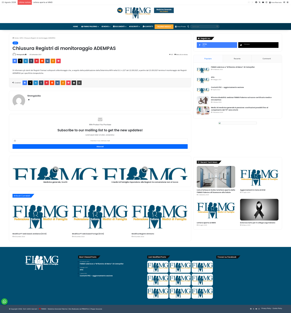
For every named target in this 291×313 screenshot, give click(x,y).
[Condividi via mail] (74, 82)
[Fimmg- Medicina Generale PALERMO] (145, 13)
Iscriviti (134, 26)
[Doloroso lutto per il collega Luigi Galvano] (259, 210)
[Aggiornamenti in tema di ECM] (259, 177)
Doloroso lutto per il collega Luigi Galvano (257, 223)
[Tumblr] (31, 61)
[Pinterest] (36, 61)
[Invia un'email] (25, 54)
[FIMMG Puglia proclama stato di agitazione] (157, 280)
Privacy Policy (266, 308)
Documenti (119, 26)
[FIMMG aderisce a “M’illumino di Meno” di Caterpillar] (203, 70)
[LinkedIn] (25, 61)
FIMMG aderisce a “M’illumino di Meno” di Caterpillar (233, 67)
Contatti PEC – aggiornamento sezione (227, 87)
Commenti (267, 59)
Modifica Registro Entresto (143, 234)
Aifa (212, 77)
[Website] (28, 99)
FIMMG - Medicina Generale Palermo (54, 309)
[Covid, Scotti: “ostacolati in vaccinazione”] (157, 293)
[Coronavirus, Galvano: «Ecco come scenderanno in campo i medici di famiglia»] (157, 267)
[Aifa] (203, 80)
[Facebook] (15, 61)
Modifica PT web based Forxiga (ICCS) (88, 234)
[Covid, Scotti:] (180, 280)
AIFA (21, 38)
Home (75, 26)
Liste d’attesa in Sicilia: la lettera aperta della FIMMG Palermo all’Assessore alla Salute (216, 191)
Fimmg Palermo (90, 26)
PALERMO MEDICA (164, 27)
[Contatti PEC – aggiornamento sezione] (203, 90)
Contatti (149, 26)
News (106, 26)
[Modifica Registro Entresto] (160, 216)
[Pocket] (58, 61)
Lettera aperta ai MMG (43, 2)
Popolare (208, 59)
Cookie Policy (277, 308)
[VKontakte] (47, 61)
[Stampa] (79, 82)
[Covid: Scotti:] (202, 280)
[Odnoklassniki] (53, 61)
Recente (237, 59)
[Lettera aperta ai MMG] (216, 210)
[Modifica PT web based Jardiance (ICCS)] (41, 216)
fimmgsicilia (21, 54)
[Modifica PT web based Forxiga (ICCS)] (100, 216)
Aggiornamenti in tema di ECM (252, 190)
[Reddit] (42, 61)
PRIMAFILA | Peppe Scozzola (92, 309)
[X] (20, 61)
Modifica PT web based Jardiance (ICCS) (30, 234)
